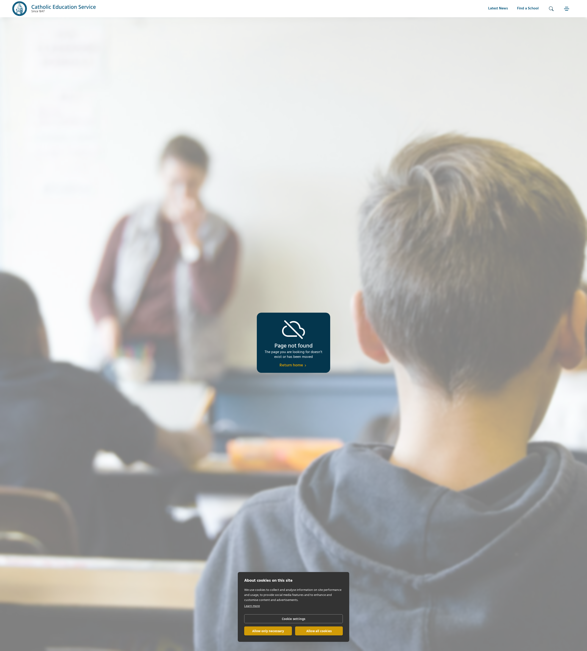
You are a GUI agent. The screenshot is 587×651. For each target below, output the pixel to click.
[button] (567, 8)
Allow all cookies (319, 631)
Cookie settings (293, 619)
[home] (54, 8)
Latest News (498, 8)
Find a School (528, 8)
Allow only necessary (268, 631)
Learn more (252, 606)
